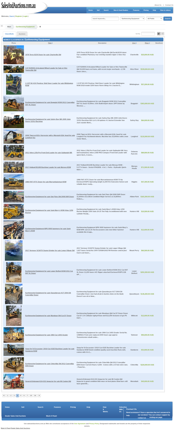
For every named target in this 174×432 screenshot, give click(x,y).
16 (35, 395)
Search (106, 10)
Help (154, 10)
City (134, 43)
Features (136, 10)
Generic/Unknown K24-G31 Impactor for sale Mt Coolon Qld (48, 381)
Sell (98, 10)
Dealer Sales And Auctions (15, 416)
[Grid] (158, 33)
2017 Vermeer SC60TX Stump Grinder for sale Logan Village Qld (49, 250)
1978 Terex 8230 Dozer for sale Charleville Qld (43, 55)
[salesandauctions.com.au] (18, 4)
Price (147, 43)
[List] (162, 33)
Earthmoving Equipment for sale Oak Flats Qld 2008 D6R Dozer (49, 197)
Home (90, 10)
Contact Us (169, 5)
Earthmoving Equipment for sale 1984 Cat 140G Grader (46, 335)
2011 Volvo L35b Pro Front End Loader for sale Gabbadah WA (48, 153)
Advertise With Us (121, 409)
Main (9, 27)
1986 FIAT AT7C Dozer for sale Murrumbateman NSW (45, 182)
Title (50, 43)
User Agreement (80, 423)
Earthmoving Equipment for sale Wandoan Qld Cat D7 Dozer (48, 316)
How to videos (165, 10)
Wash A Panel (51, 416)
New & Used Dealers (121, 10)
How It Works (105, 409)
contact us (142, 418)
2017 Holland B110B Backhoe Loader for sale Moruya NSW (48, 167)
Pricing (146, 10)
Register (18, 16)
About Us (158, 5)
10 (31, 395)
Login (25, 16)
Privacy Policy (94, 423)
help (128, 415)
